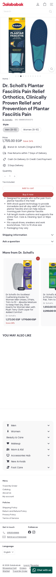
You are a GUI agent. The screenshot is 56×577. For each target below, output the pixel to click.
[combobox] (28, 11)
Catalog (6, 489)
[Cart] (44, 4)
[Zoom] (51, 69)
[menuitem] (28, 425)
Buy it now (28, 194)
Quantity (7, 171)
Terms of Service (11, 518)
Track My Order (10, 485)
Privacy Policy (9, 514)
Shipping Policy (10, 507)
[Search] (50, 11)
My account (8, 496)
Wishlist (6, 571)
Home (5, 79)
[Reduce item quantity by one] (5, 176)
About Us (7, 492)
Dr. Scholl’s (26, 252)
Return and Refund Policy (15, 511)
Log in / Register (31, 565)
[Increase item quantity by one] (14, 176)
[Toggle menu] (48, 425)
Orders (23, 568)
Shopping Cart (10, 568)
